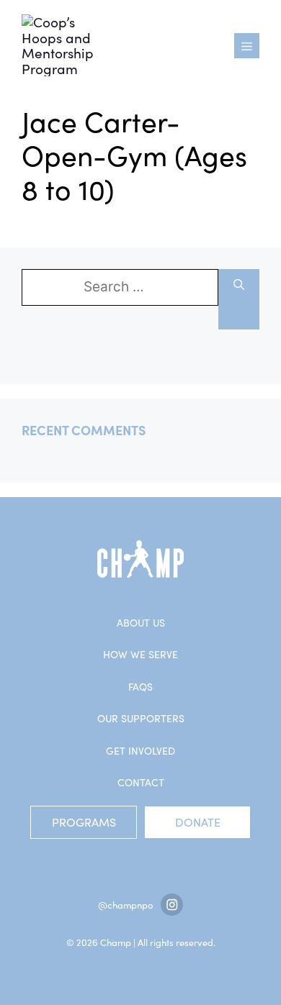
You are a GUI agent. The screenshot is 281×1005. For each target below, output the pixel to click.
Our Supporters (140, 718)
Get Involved (140, 751)
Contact (140, 782)
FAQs (140, 687)
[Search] (238, 299)
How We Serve (140, 654)
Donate (197, 821)
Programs (84, 821)
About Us (141, 622)
